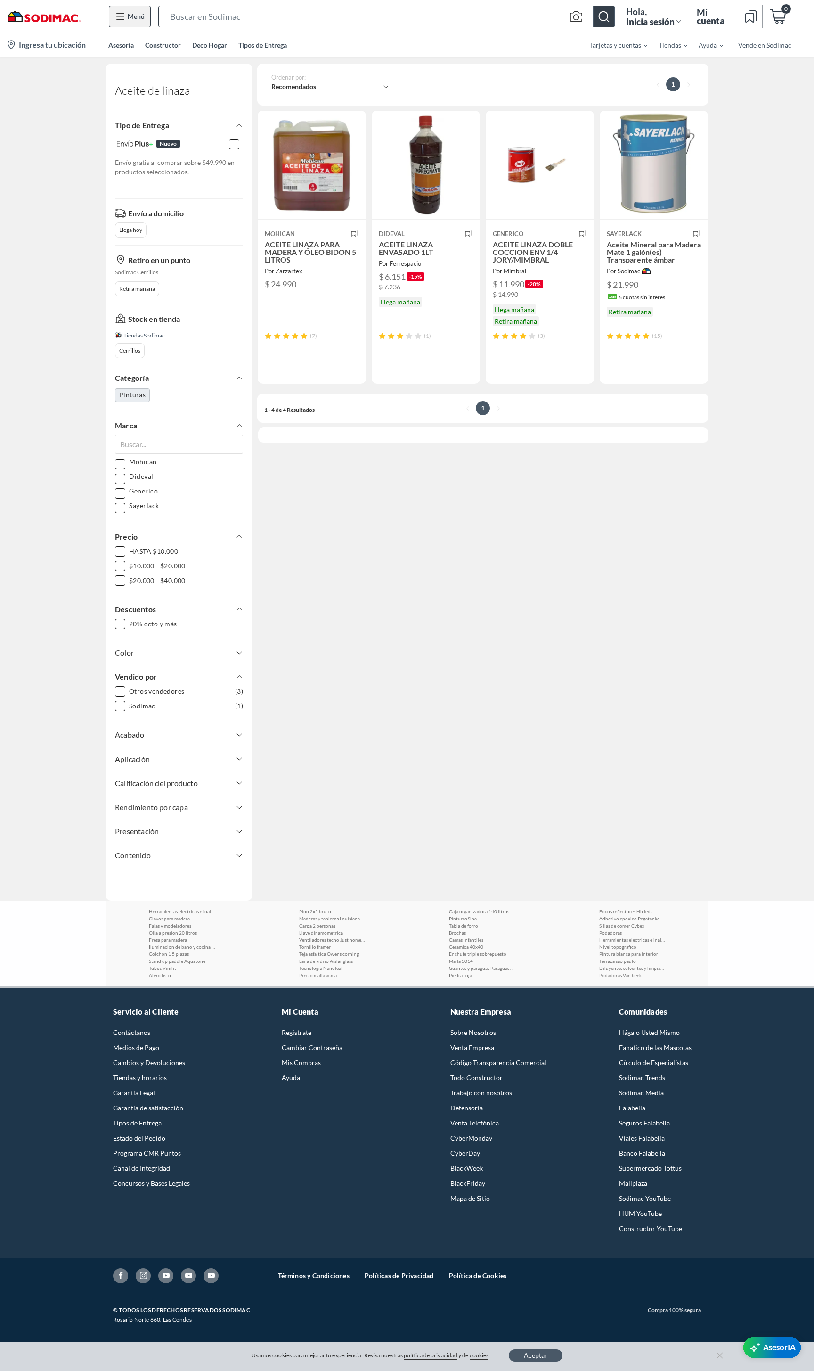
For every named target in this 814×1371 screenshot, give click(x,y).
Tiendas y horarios (140, 1078)
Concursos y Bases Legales (151, 1183)
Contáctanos (131, 1032)
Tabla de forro (463, 925)
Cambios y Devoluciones (149, 1063)
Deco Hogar (209, 45)
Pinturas (132, 394)
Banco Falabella (642, 1153)
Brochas (457, 933)
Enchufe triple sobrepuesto (477, 954)
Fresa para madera (168, 940)
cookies (479, 1355)
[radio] (268, 335)
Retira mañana (137, 288)
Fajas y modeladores (170, 925)
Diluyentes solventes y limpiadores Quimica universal (632, 968)
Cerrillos (129, 350)
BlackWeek (466, 1168)
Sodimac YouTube (645, 1198)
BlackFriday (467, 1183)
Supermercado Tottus (650, 1168)
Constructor (163, 45)
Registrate (296, 1032)
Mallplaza (633, 1183)
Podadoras (610, 933)
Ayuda (291, 1078)
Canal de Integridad (141, 1168)
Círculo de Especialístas (653, 1063)
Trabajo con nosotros (481, 1093)
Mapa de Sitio (470, 1198)
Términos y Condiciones (314, 1276)
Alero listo (160, 975)
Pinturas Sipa (463, 918)
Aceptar (535, 1355)
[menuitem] (612, 44)
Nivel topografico (617, 947)
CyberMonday (471, 1138)
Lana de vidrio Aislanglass (326, 961)
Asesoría (121, 45)
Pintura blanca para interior (628, 954)
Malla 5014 (461, 961)
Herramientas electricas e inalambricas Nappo (182, 911)
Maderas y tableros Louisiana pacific (332, 918)
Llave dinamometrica (321, 933)
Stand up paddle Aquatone (177, 961)
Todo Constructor (476, 1078)
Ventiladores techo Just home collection (332, 940)
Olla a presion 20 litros (173, 933)
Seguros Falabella (644, 1123)
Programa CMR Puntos (147, 1153)
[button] (386, 16)
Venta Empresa (472, 1047)
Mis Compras (301, 1063)
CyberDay (465, 1153)
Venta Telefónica (474, 1123)
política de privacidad (430, 1355)
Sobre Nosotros (473, 1032)
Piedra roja (460, 975)
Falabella (632, 1108)
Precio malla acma (318, 975)
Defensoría (466, 1108)
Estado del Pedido (139, 1138)
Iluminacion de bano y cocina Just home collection (182, 947)
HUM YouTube (640, 1213)
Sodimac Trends (642, 1078)
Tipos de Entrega (262, 45)
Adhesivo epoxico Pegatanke (629, 918)
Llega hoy (130, 229)
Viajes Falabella (642, 1138)
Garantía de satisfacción (148, 1108)
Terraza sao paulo (617, 961)
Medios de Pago (136, 1047)
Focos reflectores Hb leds (625, 911)
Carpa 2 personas (317, 925)
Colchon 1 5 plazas (169, 954)
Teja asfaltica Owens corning (329, 954)
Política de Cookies (478, 1276)
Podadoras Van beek (620, 975)
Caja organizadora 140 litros (479, 911)
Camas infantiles (466, 940)
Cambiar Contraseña (312, 1047)
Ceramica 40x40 (466, 947)
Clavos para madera (169, 918)
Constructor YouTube (650, 1228)
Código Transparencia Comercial (498, 1063)
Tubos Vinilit (162, 968)
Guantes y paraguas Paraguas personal (482, 968)
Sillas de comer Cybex (621, 925)
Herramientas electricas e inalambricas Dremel (632, 940)
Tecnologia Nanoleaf (320, 968)
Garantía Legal (134, 1093)
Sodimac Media (641, 1093)
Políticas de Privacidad (399, 1276)
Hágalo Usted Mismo (649, 1032)
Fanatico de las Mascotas (655, 1047)
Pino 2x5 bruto (315, 911)
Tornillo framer (315, 947)
